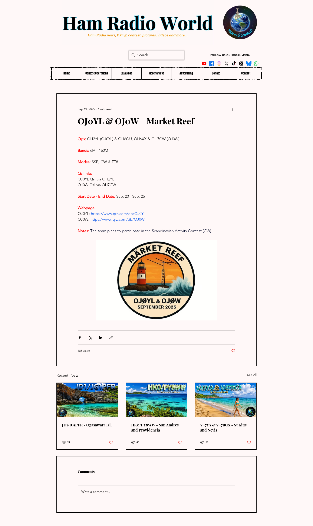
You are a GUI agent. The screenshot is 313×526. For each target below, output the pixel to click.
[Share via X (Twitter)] (90, 338)
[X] (226, 63)
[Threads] (241, 63)
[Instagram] (219, 63)
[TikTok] (234, 63)
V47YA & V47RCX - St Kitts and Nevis (223, 427)
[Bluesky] (248, 63)
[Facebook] (211, 63)
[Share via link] (111, 338)
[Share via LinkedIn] (101, 338)
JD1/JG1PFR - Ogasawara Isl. (87, 424)
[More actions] (232, 109)
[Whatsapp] (256, 63)
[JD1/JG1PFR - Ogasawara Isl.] (87, 400)
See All (252, 375)
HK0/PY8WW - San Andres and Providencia (155, 427)
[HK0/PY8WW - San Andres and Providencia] (156, 400)
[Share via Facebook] (80, 338)
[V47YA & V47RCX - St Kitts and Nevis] (225, 400)
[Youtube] (204, 63)
